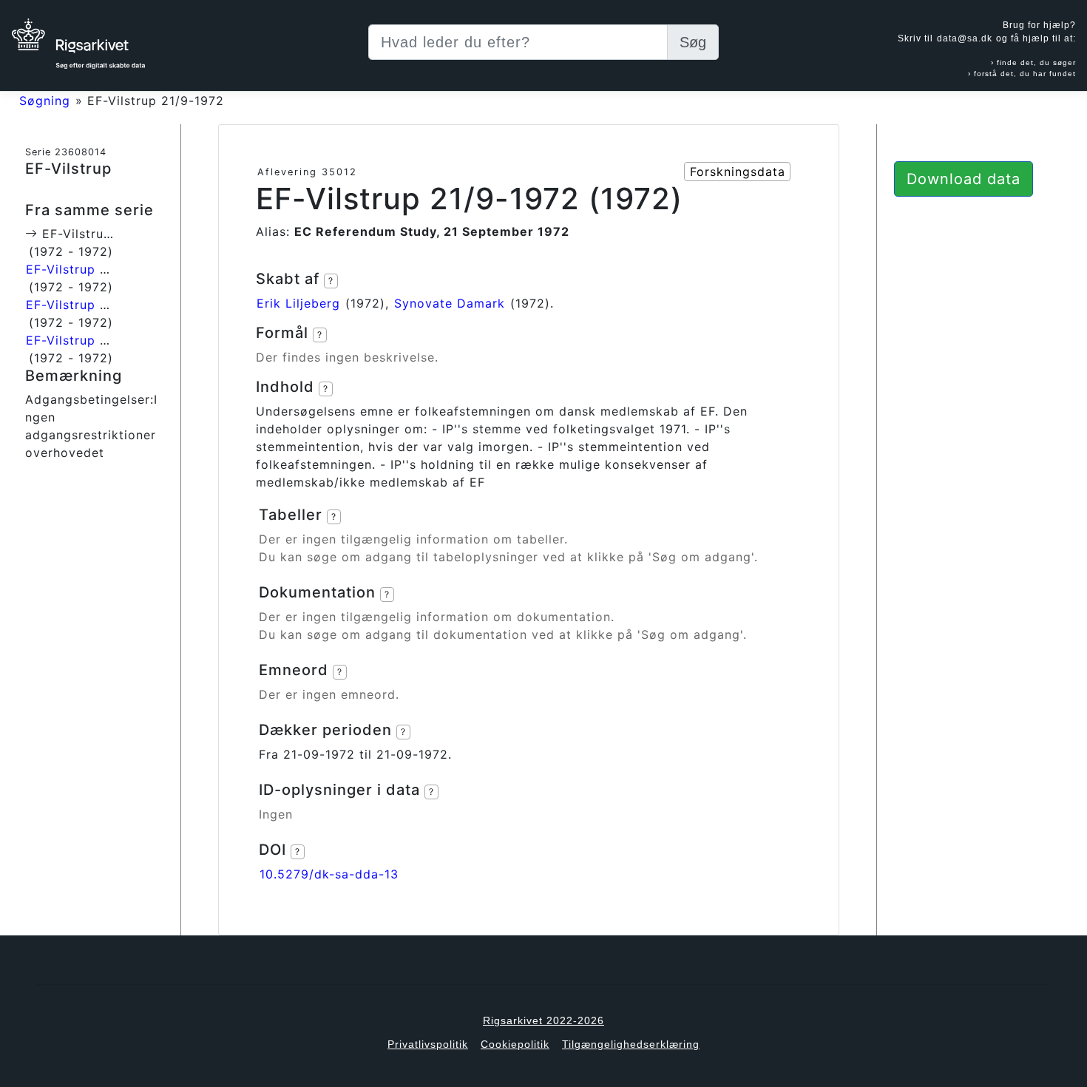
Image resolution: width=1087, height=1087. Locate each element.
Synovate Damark (449, 303)
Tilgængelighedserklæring (631, 1044)
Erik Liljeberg (298, 303)
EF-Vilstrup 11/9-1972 (93, 269)
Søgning (44, 100)
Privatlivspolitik (427, 1044)
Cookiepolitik (515, 1044)
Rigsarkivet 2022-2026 (543, 1020)
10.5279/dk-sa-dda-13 (329, 874)
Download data (963, 179)
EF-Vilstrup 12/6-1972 (94, 304)
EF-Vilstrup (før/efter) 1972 (111, 340)
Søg (693, 42)
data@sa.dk (964, 38)
